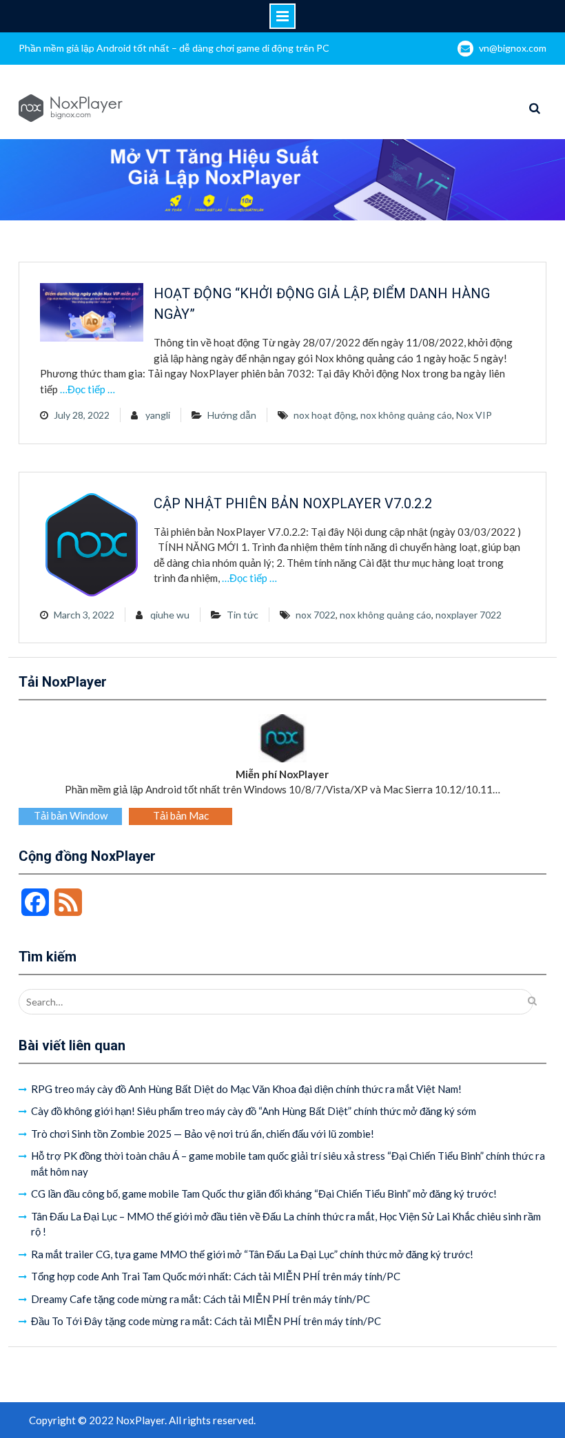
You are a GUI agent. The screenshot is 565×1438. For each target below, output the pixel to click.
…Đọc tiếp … (87, 389)
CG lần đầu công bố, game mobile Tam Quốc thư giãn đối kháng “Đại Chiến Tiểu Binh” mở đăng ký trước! (264, 1193)
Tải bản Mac (181, 815)
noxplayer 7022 (468, 615)
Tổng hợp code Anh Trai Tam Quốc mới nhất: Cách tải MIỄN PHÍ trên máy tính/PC (215, 1276)
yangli (157, 415)
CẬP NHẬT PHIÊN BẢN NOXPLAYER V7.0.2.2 (293, 503)
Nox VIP (474, 415)
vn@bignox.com (512, 48)
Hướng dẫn (231, 415)
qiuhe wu (169, 615)
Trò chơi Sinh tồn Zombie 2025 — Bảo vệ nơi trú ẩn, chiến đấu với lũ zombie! (202, 1133)
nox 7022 (316, 615)
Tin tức (242, 615)
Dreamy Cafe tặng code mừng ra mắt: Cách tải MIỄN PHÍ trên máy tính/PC (200, 1299)
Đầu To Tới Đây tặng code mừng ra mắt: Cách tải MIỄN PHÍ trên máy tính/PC (206, 1321)
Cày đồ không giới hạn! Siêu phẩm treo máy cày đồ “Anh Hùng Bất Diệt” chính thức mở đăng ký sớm (253, 1111)
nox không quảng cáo (406, 415)
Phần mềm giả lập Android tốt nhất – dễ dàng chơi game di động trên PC (174, 48)
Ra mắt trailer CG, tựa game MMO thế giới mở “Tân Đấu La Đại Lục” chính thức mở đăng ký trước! (252, 1254)
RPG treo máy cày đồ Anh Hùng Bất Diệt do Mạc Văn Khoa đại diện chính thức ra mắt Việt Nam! (246, 1089)
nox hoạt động (325, 415)
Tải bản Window (70, 815)
